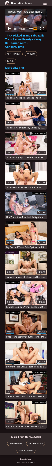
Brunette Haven (21, 3)
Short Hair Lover (26, 450)
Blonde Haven (15, 443)
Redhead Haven (36, 443)
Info (12, 61)
